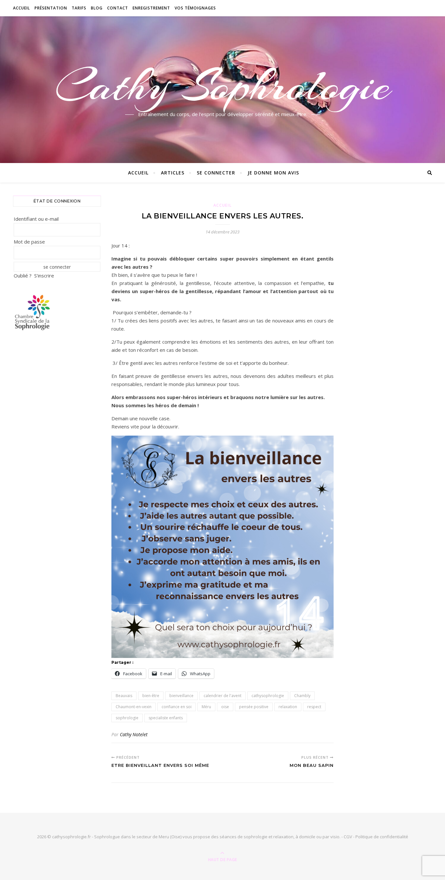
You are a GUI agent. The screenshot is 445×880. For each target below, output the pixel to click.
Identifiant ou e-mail (36, 219)
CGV (348, 837)
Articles (172, 173)
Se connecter (216, 173)
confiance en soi (177, 706)
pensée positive (253, 706)
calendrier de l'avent (222, 695)
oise (225, 706)
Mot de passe (29, 241)
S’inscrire (44, 275)
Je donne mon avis (273, 173)
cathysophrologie (267, 695)
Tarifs (79, 8)
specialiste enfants (166, 718)
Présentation (51, 8)
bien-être (150, 695)
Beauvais (124, 695)
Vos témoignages (195, 8)
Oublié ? (23, 275)
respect (314, 706)
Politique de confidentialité (381, 837)
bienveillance (181, 695)
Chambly (302, 695)
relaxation (288, 706)
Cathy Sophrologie (222, 85)
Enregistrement (151, 8)
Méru (206, 706)
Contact (117, 8)
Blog (97, 8)
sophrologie (127, 718)
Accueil (21, 8)
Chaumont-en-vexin (133, 706)
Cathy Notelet (134, 734)
